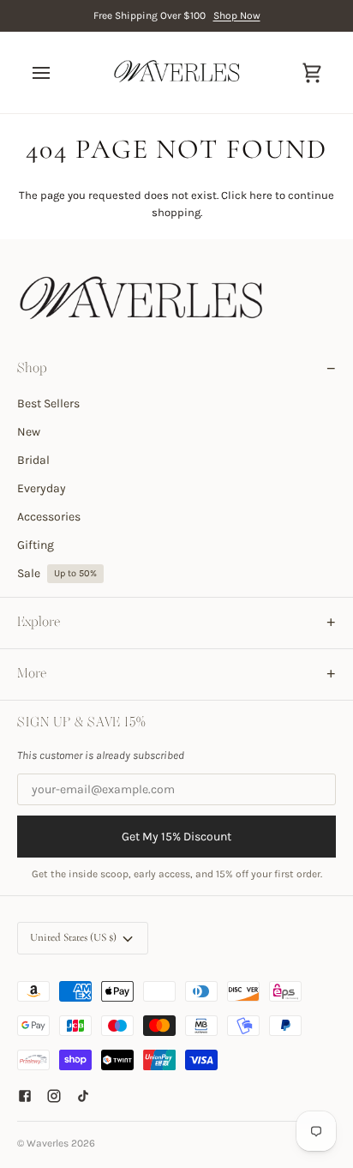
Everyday (41, 488)
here (260, 195)
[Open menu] (56, 73)
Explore (38, 622)
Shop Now (236, 15)
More (31, 674)
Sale (57, 573)
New (28, 431)
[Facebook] (25, 1096)
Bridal (33, 460)
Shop (32, 369)
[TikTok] (83, 1096)
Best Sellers (48, 403)
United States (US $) (73, 937)
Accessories (49, 516)
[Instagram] (54, 1096)
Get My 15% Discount (176, 836)
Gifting (35, 545)
